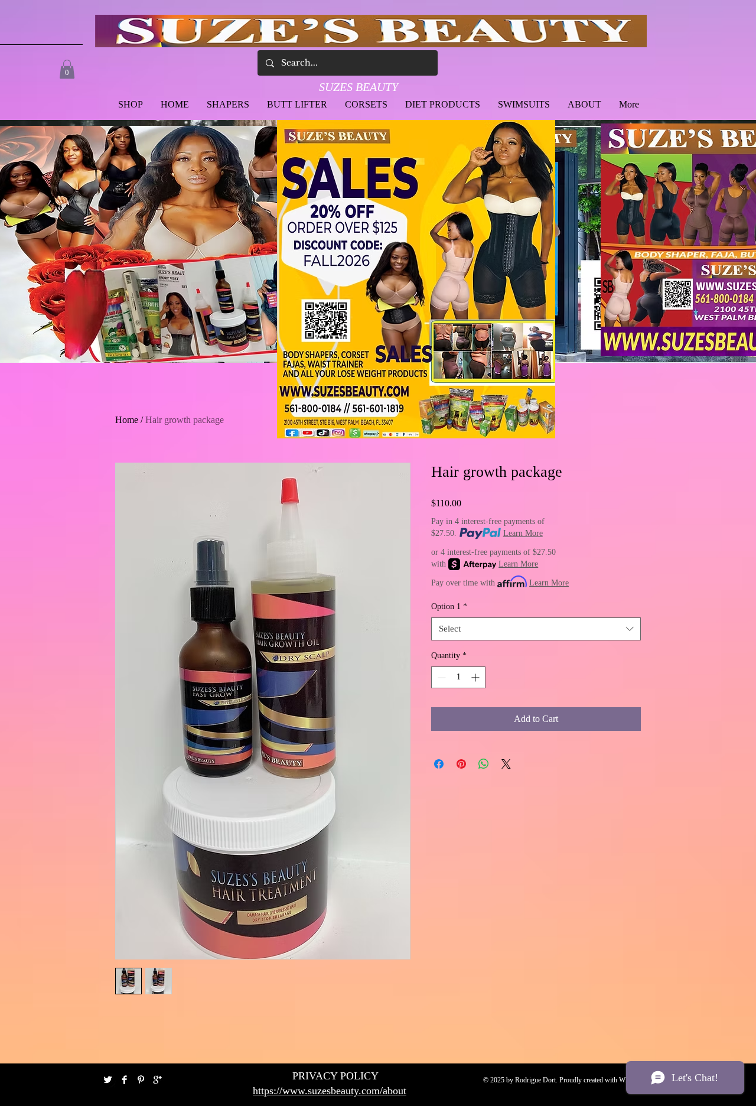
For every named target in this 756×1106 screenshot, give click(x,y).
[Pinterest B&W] (141, 1080)
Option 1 (449, 606)
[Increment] (476, 677)
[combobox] (536, 628)
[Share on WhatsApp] (484, 764)
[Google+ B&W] (157, 1080)
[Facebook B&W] (124, 1080)
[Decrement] (440, 677)
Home (126, 420)
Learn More (523, 533)
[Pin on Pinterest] (461, 764)
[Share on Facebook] (439, 764)
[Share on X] (506, 764)
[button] (67, 69)
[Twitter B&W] (108, 1080)
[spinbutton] (458, 677)
